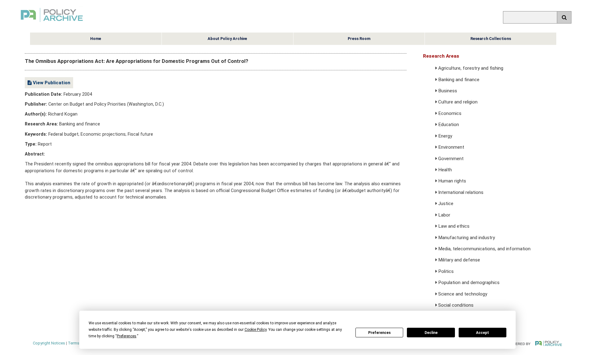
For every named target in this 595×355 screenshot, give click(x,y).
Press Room (359, 38)
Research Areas (441, 56)
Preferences (379, 333)
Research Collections (490, 38)
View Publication (51, 82)
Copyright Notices (49, 343)
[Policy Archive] (52, 23)
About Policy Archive (227, 38)
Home (95, 38)
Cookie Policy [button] (256, 329)
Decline (431, 333)
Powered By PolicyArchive (534, 343)
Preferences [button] (126, 336)
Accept (482, 333)
